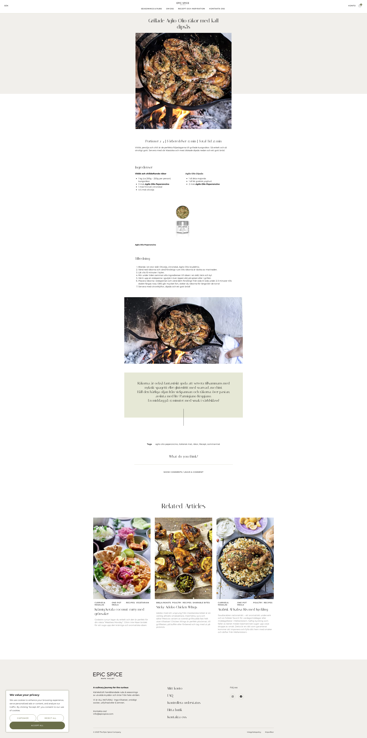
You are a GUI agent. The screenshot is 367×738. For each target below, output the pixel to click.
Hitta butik (174, 710)
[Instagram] (232, 696)
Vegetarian (142, 603)
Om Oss (170, 9)
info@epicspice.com (103, 714)
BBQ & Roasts (163, 603)
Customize (23, 718)
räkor (195, 444)
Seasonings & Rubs (151, 9)
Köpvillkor (269, 732)
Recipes (130, 603)
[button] (6, 6)
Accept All (37, 725)
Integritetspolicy (254, 732)
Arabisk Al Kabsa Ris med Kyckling (243, 609)
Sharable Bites (201, 603)
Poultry (176, 603)
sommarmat (213, 444)
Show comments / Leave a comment (183, 472)
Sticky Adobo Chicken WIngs (176, 607)
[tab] (183, 470)
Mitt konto (174, 688)
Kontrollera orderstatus (183, 703)
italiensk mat (185, 444)
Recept (202, 444)
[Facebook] (241, 696)
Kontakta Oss (217, 9)
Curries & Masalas (100, 604)
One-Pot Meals (116, 604)
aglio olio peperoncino (166, 444)
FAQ (170, 696)
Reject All (50, 718)
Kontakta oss (177, 717)
